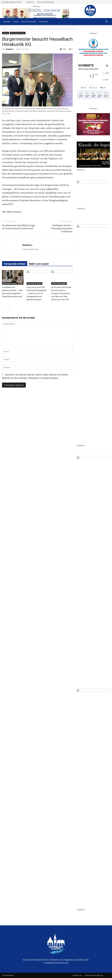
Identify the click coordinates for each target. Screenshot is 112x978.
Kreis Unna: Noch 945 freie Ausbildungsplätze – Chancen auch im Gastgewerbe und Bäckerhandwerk (37, 293)
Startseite (6, 21)
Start (4, 29)
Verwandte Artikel (14, 263)
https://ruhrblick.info (30, 249)
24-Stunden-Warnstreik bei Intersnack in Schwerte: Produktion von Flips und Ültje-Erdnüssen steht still (61, 293)
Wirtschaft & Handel (26, 29)
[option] (81, 48)
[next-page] (8, 305)
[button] (106, 21)
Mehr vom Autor (39, 263)
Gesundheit (43, 21)
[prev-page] (4, 305)
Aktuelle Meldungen (59, 283)
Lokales (16, 21)
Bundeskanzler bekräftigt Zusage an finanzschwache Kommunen (18, 227)
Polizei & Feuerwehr (28, 21)
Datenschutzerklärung (45, 2)
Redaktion (10, 49)
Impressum (30, 2)
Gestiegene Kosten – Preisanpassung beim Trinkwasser (62, 228)
